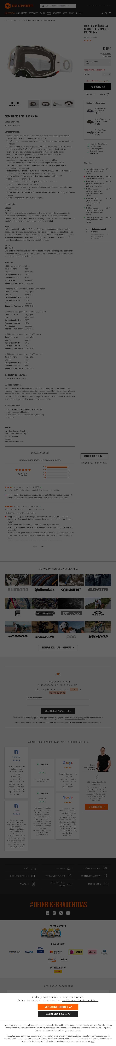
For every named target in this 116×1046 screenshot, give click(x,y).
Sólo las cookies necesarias (58, 1013)
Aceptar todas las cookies (56, 1007)
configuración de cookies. (80, 1000)
